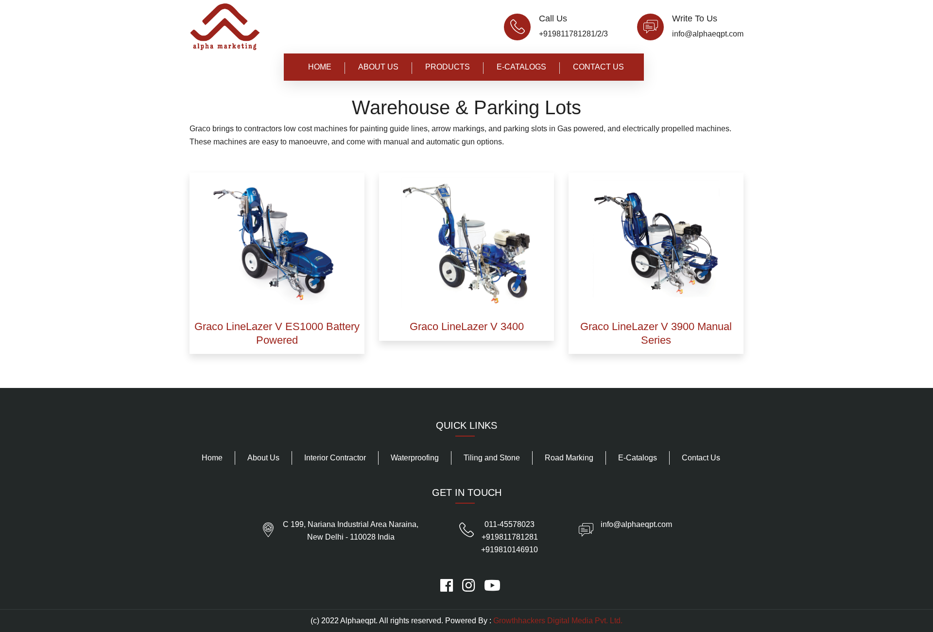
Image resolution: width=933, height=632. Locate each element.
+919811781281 (510, 537)
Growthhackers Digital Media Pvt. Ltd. (557, 620)
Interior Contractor (335, 458)
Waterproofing (415, 458)
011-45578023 (509, 524)
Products (447, 67)
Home (319, 67)
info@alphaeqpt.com (707, 34)
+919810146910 (509, 549)
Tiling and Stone (492, 458)
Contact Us (598, 67)
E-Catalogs (521, 67)
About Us (378, 67)
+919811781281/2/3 (573, 34)
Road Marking (569, 458)
